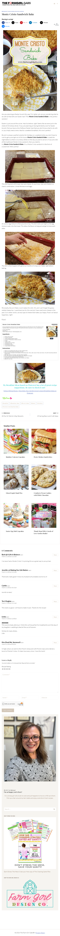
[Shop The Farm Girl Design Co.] (30, 893)
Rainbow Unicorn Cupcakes (15, 457)
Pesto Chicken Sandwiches (43, 457)
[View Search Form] (57, 4)
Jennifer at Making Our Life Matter (15, 570)
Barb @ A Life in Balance (11, 555)
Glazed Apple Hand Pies (14, 493)
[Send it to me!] (30, 843)
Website (44, 697)
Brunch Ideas (25, 403)
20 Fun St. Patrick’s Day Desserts (12, 414)
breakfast (5, 403)
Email (24, 697)
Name (4, 697)
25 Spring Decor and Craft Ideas (47, 414)
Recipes (17, 11)
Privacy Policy (40, 933)
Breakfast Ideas (14, 403)
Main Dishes (11, 11)
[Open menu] (54, 3)
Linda (4, 617)
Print (51, 338)
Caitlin (4, 586)
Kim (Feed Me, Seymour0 (11, 642)
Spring (22, 11)
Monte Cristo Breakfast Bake (11, 406)
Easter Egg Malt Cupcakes (15, 531)
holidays (40, 403)
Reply (55, 555)
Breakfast (4, 11)
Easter (33, 403)
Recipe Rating (6, 666)
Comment (6, 675)
